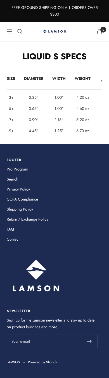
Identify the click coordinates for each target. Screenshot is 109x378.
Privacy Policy (18, 189)
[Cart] (99, 31)
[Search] (19, 31)
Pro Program (17, 169)
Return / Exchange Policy (27, 219)
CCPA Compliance (22, 199)
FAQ (10, 229)
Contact (13, 239)
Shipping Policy (20, 209)
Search (12, 179)
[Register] (89, 341)
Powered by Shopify (42, 362)
